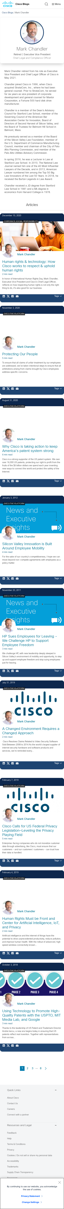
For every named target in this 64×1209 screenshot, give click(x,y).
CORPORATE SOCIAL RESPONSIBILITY (21, 221)
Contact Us (12, 1104)
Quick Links (14, 1090)
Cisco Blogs (22, 4)
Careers (11, 1109)
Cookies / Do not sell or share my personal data (29, 1156)
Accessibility (13, 1161)
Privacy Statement (30, 1196)
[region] (32, 1193)
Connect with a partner (18, 1115)
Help (9, 1139)
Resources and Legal (19, 1125)
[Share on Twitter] (9, 298)
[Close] (59, 1182)
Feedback (12, 1133)
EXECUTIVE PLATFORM (14, 314)
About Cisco (13, 1098)
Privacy (10, 1150)
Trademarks (12, 1167)
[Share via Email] (18, 298)
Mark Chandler (26, 254)
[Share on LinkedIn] (4, 298)
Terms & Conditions (16, 1144)
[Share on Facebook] (13, 298)
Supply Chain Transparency (20, 1172)
